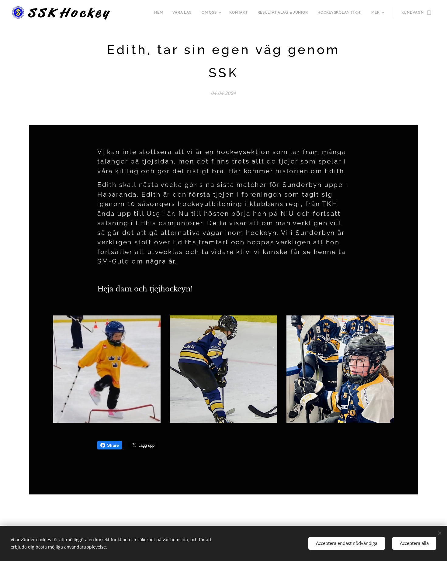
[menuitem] (160, 12)
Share (113, 445)
